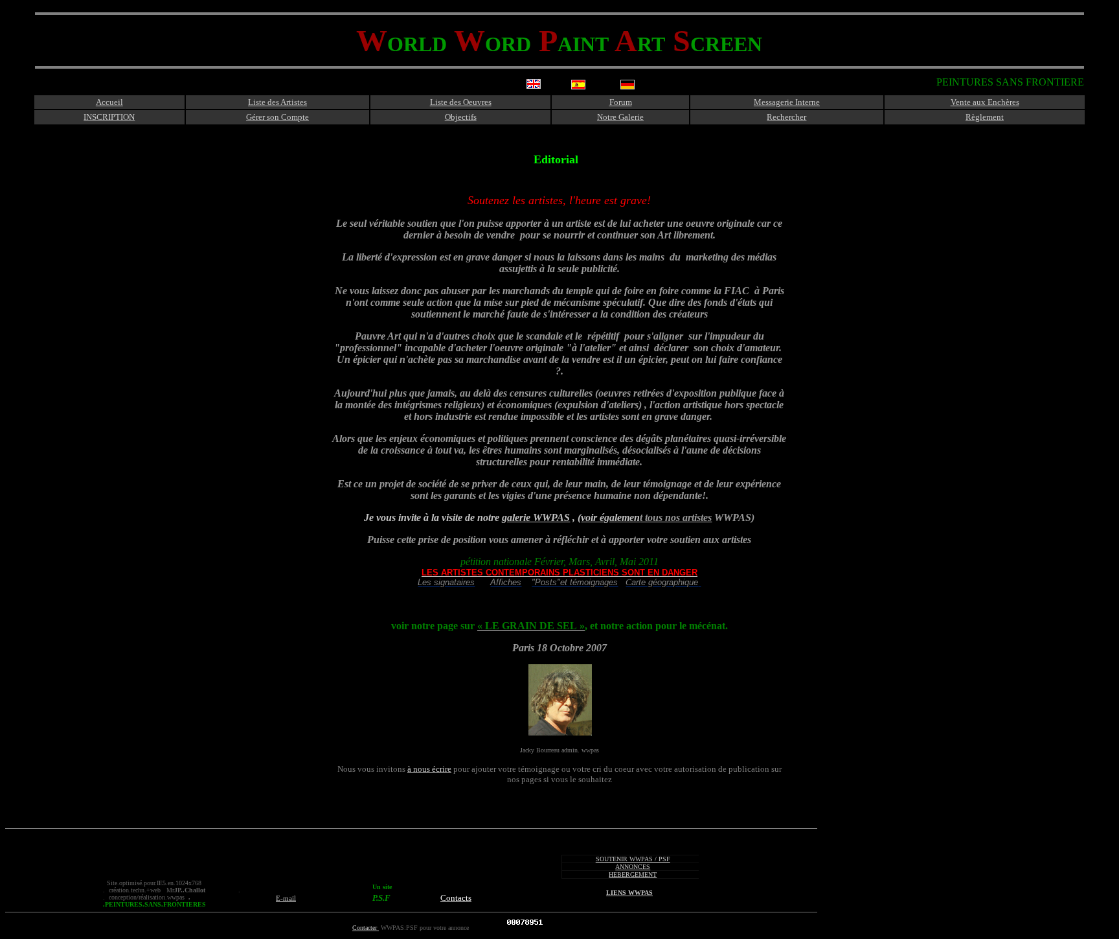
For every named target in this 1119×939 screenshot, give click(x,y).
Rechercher (786, 117)
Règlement (985, 117)
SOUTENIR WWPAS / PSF (633, 859)
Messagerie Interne (787, 102)
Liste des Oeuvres (461, 102)
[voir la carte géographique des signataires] (699, 582)
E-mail (286, 898)
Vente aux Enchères (985, 102)
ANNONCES (632, 866)
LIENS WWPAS (629, 892)
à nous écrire (429, 769)
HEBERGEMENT (633, 874)
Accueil (109, 102)
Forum (620, 102)
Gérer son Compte (277, 117)
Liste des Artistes (277, 102)
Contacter (365, 927)
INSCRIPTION (109, 117)
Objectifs (461, 117)
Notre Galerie (620, 117)
